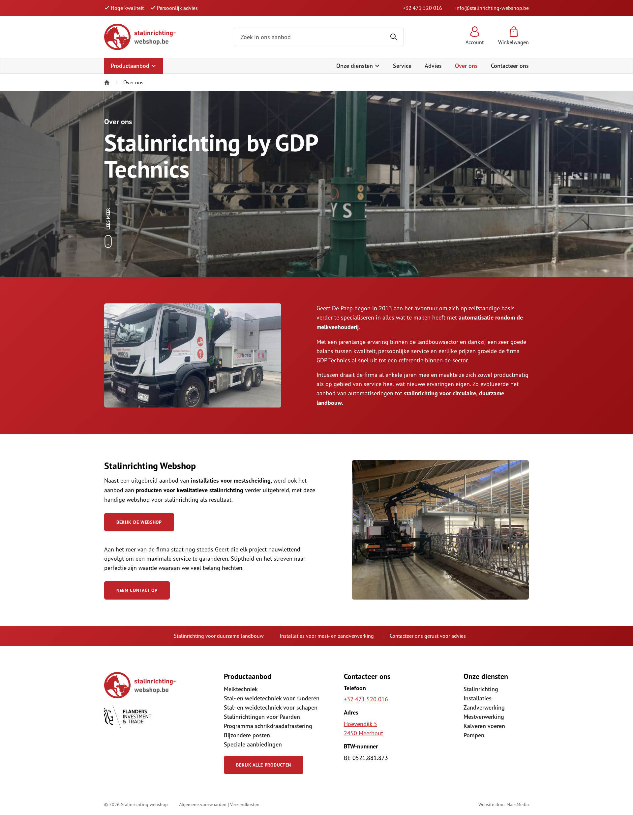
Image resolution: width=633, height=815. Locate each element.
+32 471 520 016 (422, 8)
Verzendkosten (244, 804)
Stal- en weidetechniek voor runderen (271, 698)
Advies (433, 66)
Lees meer (108, 219)
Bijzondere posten (247, 735)
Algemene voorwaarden (202, 804)
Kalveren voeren (484, 726)
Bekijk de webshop (139, 522)
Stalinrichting (481, 689)
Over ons (466, 66)
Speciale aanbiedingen (253, 744)
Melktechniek (241, 689)
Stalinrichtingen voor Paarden (262, 716)
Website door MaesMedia (503, 804)
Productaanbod (131, 66)
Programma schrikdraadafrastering (268, 726)
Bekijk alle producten (263, 765)
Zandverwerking (484, 707)
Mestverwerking (484, 716)
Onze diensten (355, 66)
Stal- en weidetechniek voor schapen (270, 707)
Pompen (474, 735)
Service (402, 66)
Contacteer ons (510, 66)
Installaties (478, 698)
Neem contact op (137, 590)
